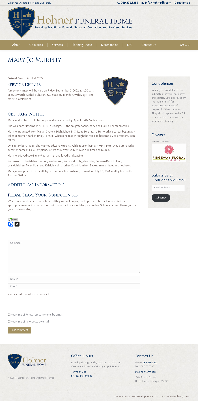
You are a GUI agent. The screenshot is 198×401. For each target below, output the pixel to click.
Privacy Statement (81, 375)
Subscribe (161, 197)
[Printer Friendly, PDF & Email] (13, 219)
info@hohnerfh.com (158, 2)
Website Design (122, 396)
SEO (158, 396)
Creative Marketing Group (177, 396)
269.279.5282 (129, 2)
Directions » (182, 2)
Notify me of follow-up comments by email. (36, 314)
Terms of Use (78, 371)
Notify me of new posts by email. (30, 321)
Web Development (141, 396)
